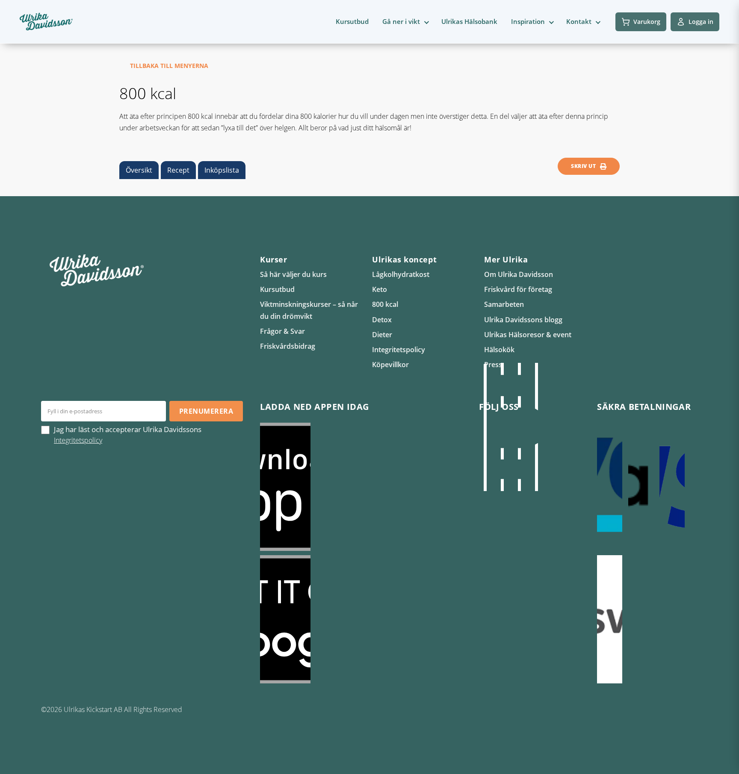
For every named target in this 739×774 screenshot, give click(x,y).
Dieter (382, 334)
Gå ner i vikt (401, 21)
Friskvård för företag (518, 289)
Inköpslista (221, 170)
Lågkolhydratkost (400, 274)
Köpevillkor (390, 364)
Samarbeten (504, 304)
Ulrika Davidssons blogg (523, 319)
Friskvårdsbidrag (287, 346)
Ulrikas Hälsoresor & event (527, 334)
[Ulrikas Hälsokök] (536, 427)
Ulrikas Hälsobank (469, 21)
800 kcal (385, 304)
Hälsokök (499, 349)
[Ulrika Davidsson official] (502, 427)
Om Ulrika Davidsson (518, 274)
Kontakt (578, 21)
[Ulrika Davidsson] (485, 427)
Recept (178, 170)
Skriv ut (583, 166)
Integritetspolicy (398, 349)
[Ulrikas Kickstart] (519, 427)
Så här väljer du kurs (293, 274)
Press (493, 364)
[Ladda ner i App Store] (361, 487)
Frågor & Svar (282, 331)
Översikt (139, 170)
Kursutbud (352, 21)
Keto (379, 289)
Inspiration (528, 21)
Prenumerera (206, 411)
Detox (382, 319)
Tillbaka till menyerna (169, 66)
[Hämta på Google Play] (361, 619)
